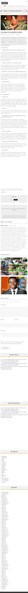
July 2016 (3, 571)
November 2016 (5, 565)
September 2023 (5, 492)
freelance (3, 192)
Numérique (4, 475)
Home (2, 13)
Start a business (5, 478)
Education (4, 465)
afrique (3, 189)
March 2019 (4, 527)
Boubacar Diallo (4, 34)
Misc (3, 474)
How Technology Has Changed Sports (10, 362)
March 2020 (4, 511)
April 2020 (4, 510)
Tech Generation (5, 479)
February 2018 (5, 545)
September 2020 (5, 503)
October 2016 (4, 567)
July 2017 (3, 554)
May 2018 (4, 541)
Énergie (3, 467)
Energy (3, 468)
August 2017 (4, 553)
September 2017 (5, 552)
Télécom (3, 482)
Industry (3, 472)
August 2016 (4, 569)
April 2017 (4, 558)
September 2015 (5, 584)
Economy (4, 463)
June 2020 (4, 507)
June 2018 (4, 539)
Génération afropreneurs (7, 369)
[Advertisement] (14, 172)
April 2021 (4, 496)
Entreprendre (18, 34)
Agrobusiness (4, 457)
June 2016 (4, 572)
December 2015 (5, 580)
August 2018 (4, 537)
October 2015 (4, 583)
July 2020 (3, 505)
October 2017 (4, 550)
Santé (3, 476)
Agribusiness (4, 456)
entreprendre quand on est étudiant (14, 189)
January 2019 (4, 530)
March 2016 (4, 576)
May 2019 (4, 524)
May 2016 (4, 573)
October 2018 (4, 534)
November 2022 (5, 493)
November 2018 (5, 533)
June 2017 (4, 556)
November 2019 (5, 516)
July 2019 (3, 522)
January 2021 (4, 500)
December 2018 (5, 531)
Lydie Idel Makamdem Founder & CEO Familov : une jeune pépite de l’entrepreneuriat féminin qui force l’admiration (14, 216)
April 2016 (4, 575)
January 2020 (4, 514)
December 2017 (5, 548)
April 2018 (4, 542)
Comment (3, 305)
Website (3, 330)
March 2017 (4, 560)
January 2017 (4, 563)
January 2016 (4, 579)
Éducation (4, 464)
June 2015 (4, 588)
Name (2, 320)
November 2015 (5, 582)
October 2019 (4, 518)
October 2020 (4, 501)
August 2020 (4, 504)
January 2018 (4, 546)
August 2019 (4, 520)
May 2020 (4, 508)
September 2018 (5, 535)
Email (16, 320)
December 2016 (5, 564)
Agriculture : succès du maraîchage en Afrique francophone (14, 271)
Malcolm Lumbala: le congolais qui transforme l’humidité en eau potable (14, 209)
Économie (4, 461)
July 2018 (3, 538)
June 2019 (4, 523)
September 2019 (5, 519)
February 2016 (5, 578)
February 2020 (5, 512)
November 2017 (5, 549)
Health (3, 471)
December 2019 (5, 515)
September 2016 (5, 568)
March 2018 (4, 544)
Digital (3, 459)
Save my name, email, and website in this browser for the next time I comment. (12, 342)
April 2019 (4, 526)
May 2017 (4, 557)
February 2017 (5, 561)
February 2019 (5, 529)
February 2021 (5, 499)
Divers (3, 460)
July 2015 (3, 587)
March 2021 (4, 497)
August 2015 (4, 586)
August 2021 (4, 495)
